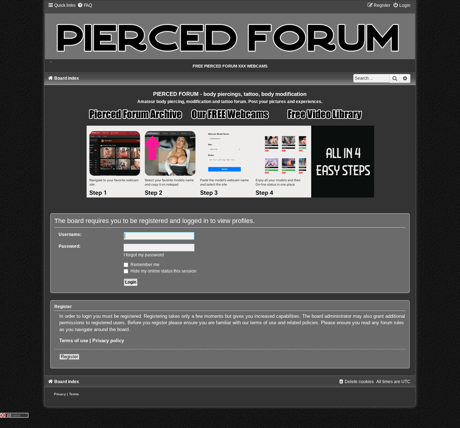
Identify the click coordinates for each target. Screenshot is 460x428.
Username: (70, 234)
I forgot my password (144, 254)
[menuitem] (84, 5)
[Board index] (230, 31)
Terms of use (73, 340)
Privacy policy (108, 340)
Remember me (144, 264)
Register (69, 356)
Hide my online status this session (163, 271)
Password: (69, 246)
